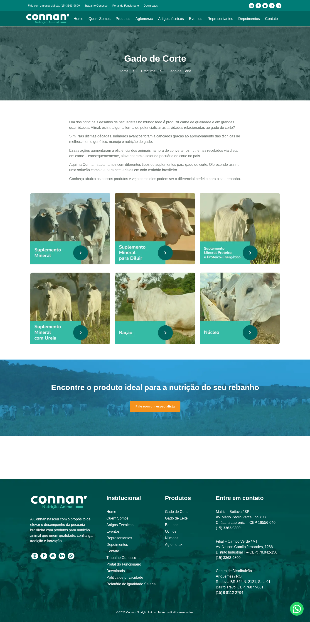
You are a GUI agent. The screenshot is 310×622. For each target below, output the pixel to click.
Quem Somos (100, 19)
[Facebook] (258, 5)
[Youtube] (265, 5)
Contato (271, 19)
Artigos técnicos (171, 19)
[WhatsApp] (278, 5)
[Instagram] (251, 5)
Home (78, 19)
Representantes (220, 19)
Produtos (123, 19)
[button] (297, 609)
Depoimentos (249, 19)
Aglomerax (144, 19)
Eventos (195, 19)
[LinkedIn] (272, 5)
